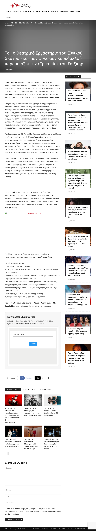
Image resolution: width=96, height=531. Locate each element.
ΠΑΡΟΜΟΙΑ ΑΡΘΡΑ (13, 390)
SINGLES (45, 11)
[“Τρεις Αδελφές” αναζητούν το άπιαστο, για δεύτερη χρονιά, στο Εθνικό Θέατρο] (13, 431)
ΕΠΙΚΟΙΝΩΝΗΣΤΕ (80, 529)
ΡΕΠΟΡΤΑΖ (16, 11)
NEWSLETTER (55, 529)
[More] (48, 378)
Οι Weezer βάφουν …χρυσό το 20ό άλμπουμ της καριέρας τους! (77, 331)
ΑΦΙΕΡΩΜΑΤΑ (64, 11)
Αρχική (7, 23)
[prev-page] (6, 453)
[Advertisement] (63, 5)
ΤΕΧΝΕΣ (8, 17)
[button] (88, 12)
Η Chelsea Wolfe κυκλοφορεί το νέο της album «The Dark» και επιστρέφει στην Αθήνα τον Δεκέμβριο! (78, 300)
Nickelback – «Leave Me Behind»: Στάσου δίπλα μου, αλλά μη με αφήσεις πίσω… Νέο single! (78, 241)
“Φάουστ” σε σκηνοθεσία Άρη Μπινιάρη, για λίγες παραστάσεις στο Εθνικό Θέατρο (31, 443)
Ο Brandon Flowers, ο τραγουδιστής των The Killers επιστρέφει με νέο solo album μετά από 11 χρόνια (78, 271)
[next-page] (9, 453)
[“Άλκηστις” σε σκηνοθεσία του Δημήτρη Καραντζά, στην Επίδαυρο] (52, 400)
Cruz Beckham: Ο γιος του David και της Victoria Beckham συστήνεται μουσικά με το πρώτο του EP (78, 96)
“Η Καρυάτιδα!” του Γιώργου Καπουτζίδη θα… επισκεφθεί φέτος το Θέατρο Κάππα (51, 443)
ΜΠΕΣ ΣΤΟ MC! (67, 529)
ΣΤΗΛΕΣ (53, 11)
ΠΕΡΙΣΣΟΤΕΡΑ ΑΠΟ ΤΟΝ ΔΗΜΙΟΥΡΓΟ (37, 390)
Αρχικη (8, 11)
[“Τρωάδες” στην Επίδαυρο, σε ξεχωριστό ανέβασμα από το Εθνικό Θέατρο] (33, 400)
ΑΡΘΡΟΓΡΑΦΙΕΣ (75, 11)
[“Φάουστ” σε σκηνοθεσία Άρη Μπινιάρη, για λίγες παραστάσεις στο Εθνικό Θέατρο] (33, 431)
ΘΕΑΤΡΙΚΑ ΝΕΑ (24, 23)
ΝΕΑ (37, 11)
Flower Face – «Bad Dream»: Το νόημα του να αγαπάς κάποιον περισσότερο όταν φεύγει (77, 358)
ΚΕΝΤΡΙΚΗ (36, 529)
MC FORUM (45, 529)
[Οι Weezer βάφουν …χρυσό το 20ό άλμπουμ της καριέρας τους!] (78, 324)
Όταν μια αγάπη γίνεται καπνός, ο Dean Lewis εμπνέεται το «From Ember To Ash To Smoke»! (78, 212)
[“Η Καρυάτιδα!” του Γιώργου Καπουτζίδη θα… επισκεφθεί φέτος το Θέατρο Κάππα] (52, 431)
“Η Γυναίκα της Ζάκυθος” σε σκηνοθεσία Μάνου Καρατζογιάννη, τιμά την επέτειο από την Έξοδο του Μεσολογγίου (12, 415)
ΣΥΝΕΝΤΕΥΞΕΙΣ (27, 11)
